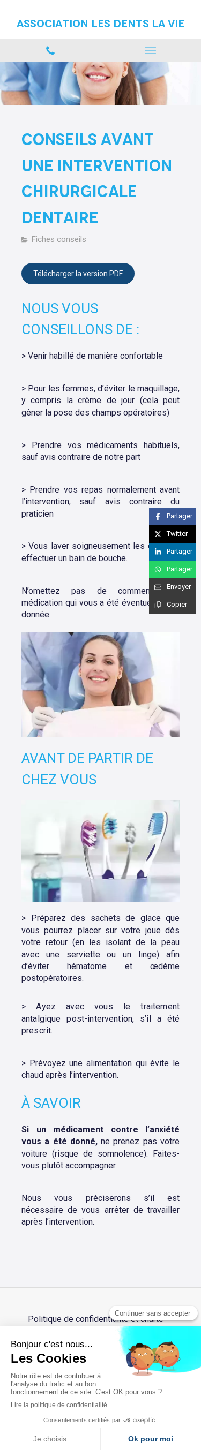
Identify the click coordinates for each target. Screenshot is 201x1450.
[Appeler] (50, 50)
